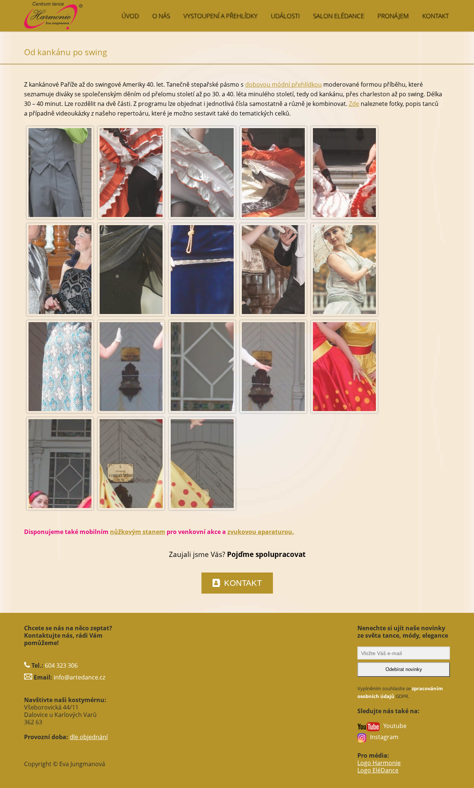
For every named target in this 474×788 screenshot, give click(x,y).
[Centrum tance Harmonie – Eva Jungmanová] (83, 12)
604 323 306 (61, 665)
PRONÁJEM (393, 15)
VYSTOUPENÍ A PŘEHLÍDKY (220, 15)
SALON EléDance (338, 15)
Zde (354, 104)
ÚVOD (130, 15)
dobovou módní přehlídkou (283, 84)
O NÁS (161, 15)
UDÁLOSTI (285, 15)
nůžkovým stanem (137, 532)
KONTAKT (435, 15)
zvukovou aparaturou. (260, 532)
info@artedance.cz (79, 677)
